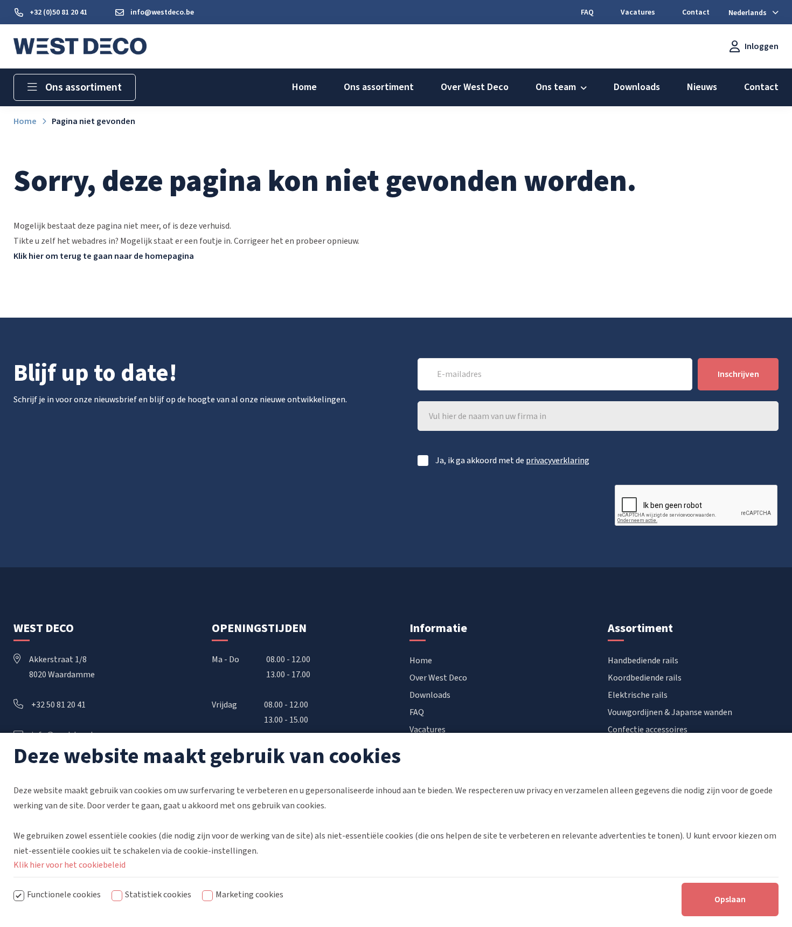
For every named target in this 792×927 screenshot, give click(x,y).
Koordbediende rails (645, 678)
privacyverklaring (557, 460)
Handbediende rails (643, 661)
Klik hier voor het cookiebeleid (69, 865)
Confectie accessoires (647, 730)
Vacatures (427, 730)
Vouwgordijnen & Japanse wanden (670, 712)
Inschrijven (738, 374)
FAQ (416, 712)
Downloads (429, 695)
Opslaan (730, 899)
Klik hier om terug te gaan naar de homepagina (103, 256)
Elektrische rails (638, 695)
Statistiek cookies (158, 895)
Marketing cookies (249, 895)
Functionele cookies (64, 895)
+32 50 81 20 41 (58, 705)
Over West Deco (438, 678)
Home (420, 661)
